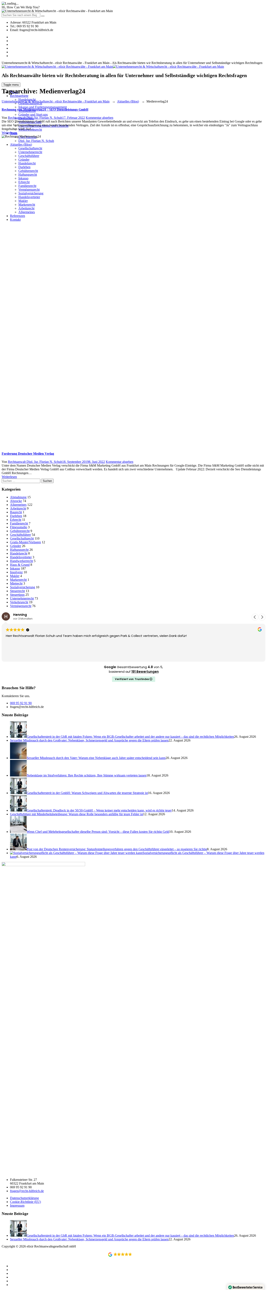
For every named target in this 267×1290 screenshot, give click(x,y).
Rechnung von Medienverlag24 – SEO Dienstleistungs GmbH (45, 109)
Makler (14, 576)
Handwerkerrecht (21, 561)
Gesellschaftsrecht (22, 538)
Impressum (17, 1205)
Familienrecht (19, 523)
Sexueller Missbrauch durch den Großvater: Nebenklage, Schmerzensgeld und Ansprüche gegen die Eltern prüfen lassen (89, 740)
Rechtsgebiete (19, 96)
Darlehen (16, 516)
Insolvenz (16, 572)
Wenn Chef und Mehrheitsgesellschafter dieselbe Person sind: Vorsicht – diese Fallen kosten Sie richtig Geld (98, 831)
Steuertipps (17, 594)
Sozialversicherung (22, 587)
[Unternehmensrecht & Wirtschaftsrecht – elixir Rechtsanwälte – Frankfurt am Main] (113, 66)
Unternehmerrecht (22, 598)
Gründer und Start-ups (33, 114)
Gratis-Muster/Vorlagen (25, 542)
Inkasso (15, 568)
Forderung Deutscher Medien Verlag (28, 453)
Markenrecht (18, 579)
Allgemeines (18, 504)
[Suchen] (42, 16)
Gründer (15, 546)
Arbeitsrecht (18, 508)
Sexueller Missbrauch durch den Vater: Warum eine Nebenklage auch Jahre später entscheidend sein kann (96, 758)
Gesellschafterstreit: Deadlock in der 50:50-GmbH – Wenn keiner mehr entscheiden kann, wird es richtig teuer (99, 810)
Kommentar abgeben (99, 117)
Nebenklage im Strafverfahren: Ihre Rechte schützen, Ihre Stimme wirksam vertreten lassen (86, 775)
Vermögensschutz (30, 122)
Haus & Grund (20, 564)
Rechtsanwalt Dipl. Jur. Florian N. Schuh (35, 117)
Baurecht (16, 512)
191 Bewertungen (145, 671)
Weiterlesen (9, 132)
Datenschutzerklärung (24, 1198)
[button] (262, 617)
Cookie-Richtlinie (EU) (25, 1202)
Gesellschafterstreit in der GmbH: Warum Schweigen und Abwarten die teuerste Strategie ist (87, 793)
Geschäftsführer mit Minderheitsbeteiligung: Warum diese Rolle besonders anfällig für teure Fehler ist (76, 814)
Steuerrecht (17, 591)
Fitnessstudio (18, 527)
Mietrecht (16, 583)
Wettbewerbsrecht (30, 129)
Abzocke (16, 501)
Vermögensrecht (20, 606)
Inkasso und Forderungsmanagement (42, 107)
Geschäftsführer (20, 534)
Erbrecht (15, 519)
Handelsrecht (18, 553)
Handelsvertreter (21, 557)
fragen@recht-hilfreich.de (27, 1191)
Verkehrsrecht (19, 602)
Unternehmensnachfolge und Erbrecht (43, 126)
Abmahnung (18, 497)
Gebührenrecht (20, 531)
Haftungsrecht (19, 549)
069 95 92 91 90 (21, 703)
